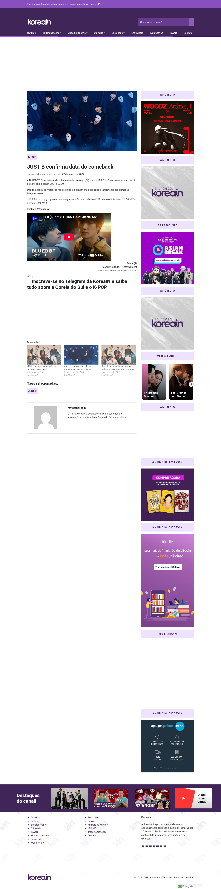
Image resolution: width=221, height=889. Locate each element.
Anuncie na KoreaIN (98, 824)
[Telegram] (192, 4)
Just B (32, 391)
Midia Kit (92, 828)
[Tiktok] (188, 4)
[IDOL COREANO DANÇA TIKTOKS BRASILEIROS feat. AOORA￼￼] (111, 798)
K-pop (32, 157)
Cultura (34, 821)
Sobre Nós (93, 817)
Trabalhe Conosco (97, 831)
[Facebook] (170, 4)
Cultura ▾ (31, 33)
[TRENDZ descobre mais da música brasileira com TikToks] (69, 798)
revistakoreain (38, 174)
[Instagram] (174, 4)
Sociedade (36, 839)
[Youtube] (181, 4)
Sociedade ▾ (118, 33)
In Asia (173, 33)
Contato (188, 33)
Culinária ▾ (99, 33)
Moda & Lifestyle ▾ (77, 33)
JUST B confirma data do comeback (70, 167)
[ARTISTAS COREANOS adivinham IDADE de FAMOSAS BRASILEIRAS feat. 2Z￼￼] (152, 798)
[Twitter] (177, 4)
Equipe (91, 821)
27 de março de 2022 (73, 174)
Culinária (35, 817)
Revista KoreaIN (39, 22)
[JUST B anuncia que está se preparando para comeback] (81, 355)
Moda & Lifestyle (40, 835)
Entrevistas (137, 33)
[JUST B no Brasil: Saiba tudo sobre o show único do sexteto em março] (118, 355)
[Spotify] (185, 4)
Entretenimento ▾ (52, 33)
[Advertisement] (110, 60)
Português (187, 886)
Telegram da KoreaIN (87, 281)
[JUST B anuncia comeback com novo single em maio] (44, 355)
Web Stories (156, 33)
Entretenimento (39, 824)
